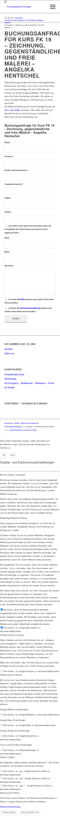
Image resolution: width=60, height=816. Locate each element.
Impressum (8, 423)
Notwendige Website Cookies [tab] (13, 517)
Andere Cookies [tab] (7, 757)
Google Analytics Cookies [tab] (12, 634)
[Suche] (43, 6)
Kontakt (8, 349)
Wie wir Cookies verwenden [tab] (12, 474)
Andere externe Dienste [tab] (11, 674)
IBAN (6, 251)
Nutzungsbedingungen (13, 426)
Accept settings (9, 812)
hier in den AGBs (12, 109)
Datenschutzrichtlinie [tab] (9, 792)
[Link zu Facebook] (48, 433)
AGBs (22, 299)
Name (7, 142)
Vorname (9, 156)
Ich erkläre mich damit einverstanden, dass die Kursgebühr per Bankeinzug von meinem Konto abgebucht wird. (27, 229)
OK (4, 455)
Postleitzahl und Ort (14, 184)
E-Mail (7, 198)
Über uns (9, 353)
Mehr (12, 455)
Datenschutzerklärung (30, 308)
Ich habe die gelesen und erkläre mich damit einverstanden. (29, 301)
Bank (6, 237)
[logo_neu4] (24, 6)
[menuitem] (43, 6)
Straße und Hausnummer (16, 170)
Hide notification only (30, 812)
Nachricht (8, 265)
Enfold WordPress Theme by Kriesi (23, 430)
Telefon (7, 212)
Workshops (10, 378)
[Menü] (51, 6)
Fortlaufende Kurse (14, 374)
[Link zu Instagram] (53, 433)
